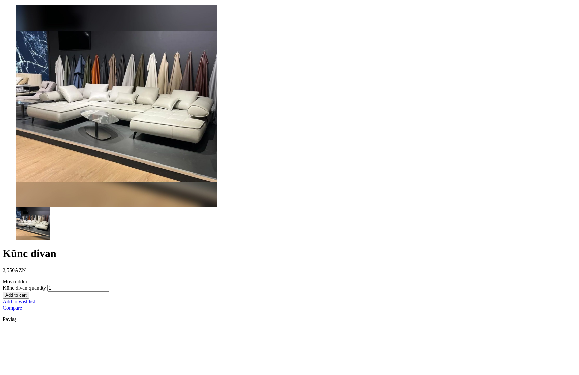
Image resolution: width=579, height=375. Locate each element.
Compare (12, 308)
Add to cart (16, 295)
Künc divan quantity (24, 288)
